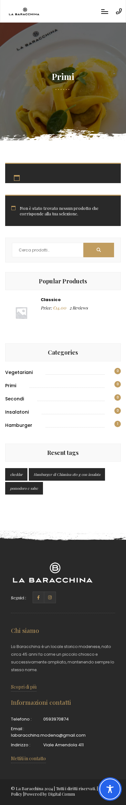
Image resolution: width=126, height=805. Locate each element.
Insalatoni (17, 412)
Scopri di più (24, 687)
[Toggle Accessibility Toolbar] (110, 789)
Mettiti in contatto (28, 758)
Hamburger (18, 425)
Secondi (14, 399)
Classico (51, 300)
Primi (10, 385)
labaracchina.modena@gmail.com (48, 735)
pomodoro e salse (24, 488)
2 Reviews (78, 307)
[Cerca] (98, 250)
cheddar (16, 474)
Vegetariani (19, 372)
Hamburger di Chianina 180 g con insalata (67, 474)
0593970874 (56, 719)
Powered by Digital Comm (49, 794)
